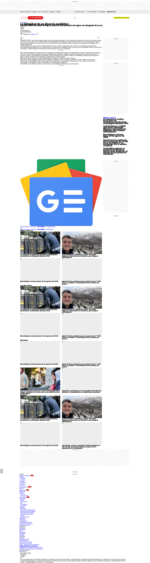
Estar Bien (24, 497)
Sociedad (23, 22)
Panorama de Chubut (27, 513)
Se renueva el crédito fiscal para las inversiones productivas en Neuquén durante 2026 (115, 121)
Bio (21, 503)
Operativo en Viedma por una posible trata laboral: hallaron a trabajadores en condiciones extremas (81, 391)
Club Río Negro (91, 12)
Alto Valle (22, 529)
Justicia (22, 480)
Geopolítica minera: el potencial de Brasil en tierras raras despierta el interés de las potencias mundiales (115, 151)
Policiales (22, 518)
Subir (22, 556)
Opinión (21, 507)
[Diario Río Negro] (75, 18)
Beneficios (22, 551)
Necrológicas (101, 12)
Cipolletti (52, 12)
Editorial (23, 508)
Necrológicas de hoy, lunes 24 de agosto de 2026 (113, 136)
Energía (21, 481)
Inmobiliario (23, 521)
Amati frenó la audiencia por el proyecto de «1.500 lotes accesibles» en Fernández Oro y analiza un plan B (115, 143)
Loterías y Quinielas (25, 542)
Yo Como (23, 506)
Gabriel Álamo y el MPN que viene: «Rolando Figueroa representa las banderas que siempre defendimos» (114, 129)
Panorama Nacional (26, 514)
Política (21, 477)
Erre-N (22, 494)
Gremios (23, 478)
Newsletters (25, 487)
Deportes (22, 491)
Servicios (22, 485)
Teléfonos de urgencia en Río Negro (30, 547)
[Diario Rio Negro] (21, 558)
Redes (21, 488)
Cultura (21, 493)
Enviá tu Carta (24, 517)
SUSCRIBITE (121, 18)
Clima (22, 500)
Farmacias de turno (25, 543)
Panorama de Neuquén (27, 510)
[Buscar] (25, 18)
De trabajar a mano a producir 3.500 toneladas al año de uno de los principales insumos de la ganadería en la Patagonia (81, 446)
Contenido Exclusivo (25, 522)
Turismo (22, 484)
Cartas (22, 515)
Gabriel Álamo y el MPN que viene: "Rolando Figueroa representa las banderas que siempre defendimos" (80, 256)
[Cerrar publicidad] (1, 470)
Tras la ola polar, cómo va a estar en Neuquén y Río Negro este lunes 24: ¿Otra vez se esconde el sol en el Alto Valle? (40, 392)
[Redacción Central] (22, 27)
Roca (39, 12)
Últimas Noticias (26, 476)
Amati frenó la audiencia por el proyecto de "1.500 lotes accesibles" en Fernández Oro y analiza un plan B (81, 282)
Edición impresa (24, 525)
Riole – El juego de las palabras (29, 545)
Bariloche (45, 12)
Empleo (21, 538)
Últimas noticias (25, 12)
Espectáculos (24, 496)
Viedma (58, 12)
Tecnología (23, 504)
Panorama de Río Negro (28, 511)
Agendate (24, 490)
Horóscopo (23, 501)
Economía (22, 482)
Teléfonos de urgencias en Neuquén (31, 549)
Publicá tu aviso (24, 539)
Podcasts (22, 520)
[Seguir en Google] (21, 39)
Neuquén (34, 12)
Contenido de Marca (25, 524)
